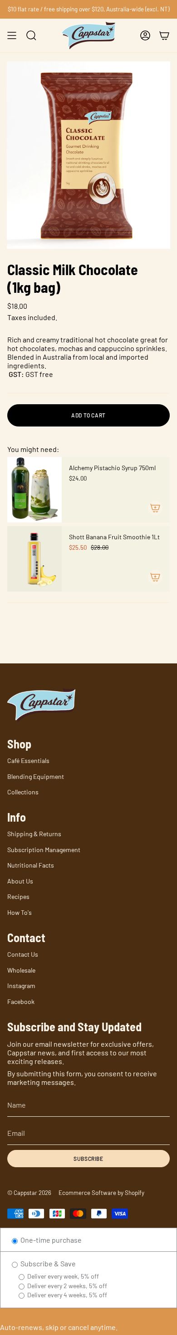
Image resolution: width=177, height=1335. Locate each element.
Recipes (18, 896)
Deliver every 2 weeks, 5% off (66, 1286)
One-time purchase (50, 1239)
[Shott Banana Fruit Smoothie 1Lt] (34, 559)
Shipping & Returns (34, 834)
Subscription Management (43, 849)
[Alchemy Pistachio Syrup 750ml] (34, 489)
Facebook (20, 1001)
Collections (23, 792)
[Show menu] (12, 35)
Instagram (21, 985)
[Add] (155, 508)
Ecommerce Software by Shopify (101, 1192)
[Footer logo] (41, 705)
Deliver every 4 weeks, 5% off (66, 1295)
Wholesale (21, 970)
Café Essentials (28, 760)
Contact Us (22, 954)
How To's (19, 912)
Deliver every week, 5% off (62, 1276)
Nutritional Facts (30, 865)
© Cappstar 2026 (29, 1192)
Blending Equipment (35, 776)
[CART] (164, 35)
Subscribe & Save (47, 1263)
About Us (20, 881)
